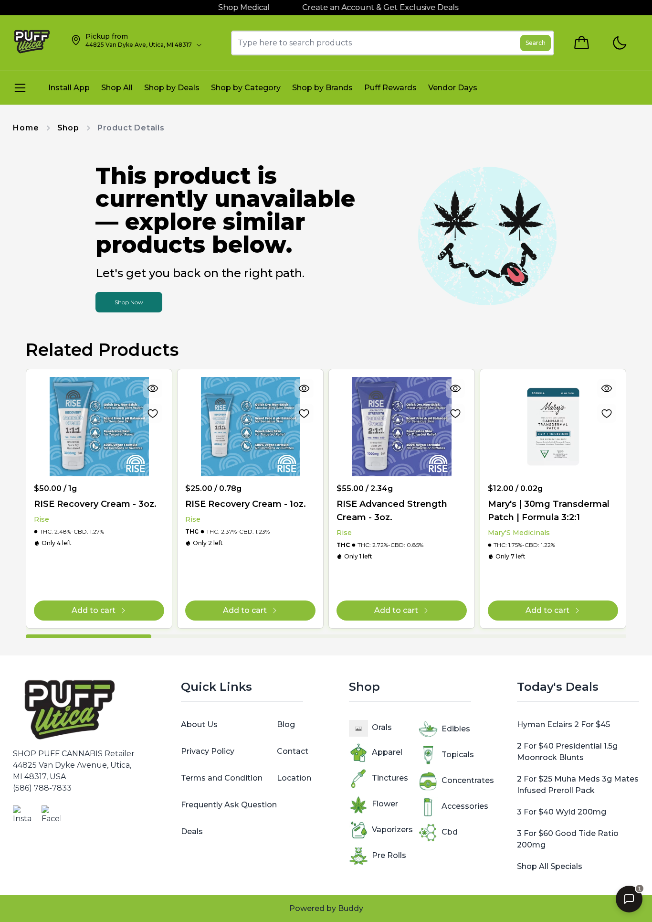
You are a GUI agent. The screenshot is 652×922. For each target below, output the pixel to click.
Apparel (387, 752)
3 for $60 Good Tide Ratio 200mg (568, 839)
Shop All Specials (549, 866)
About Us (199, 724)
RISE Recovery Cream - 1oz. (245, 504)
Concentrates (468, 780)
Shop (68, 127)
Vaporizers (392, 829)
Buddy (350, 908)
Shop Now (129, 302)
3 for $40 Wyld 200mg (561, 811)
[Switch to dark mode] (619, 43)
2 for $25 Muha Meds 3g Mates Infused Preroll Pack (578, 784)
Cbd (450, 831)
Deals (192, 831)
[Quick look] (152, 388)
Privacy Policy (207, 751)
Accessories (465, 806)
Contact (292, 751)
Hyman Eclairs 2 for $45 (563, 724)
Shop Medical (221, 7)
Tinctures (390, 778)
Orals (382, 727)
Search (536, 42)
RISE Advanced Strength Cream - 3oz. (392, 511)
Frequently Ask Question (229, 804)
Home (26, 127)
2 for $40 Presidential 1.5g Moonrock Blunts (567, 751)
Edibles (456, 728)
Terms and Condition (222, 778)
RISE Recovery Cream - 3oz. (95, 504)
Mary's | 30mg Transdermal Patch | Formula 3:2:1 (549, 511)
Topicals (458, 754)
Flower (385, 803)
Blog (286, 724)
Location (294, 778)
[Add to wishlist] (152, 413)
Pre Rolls (389, 855)
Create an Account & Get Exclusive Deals (358, 7)
